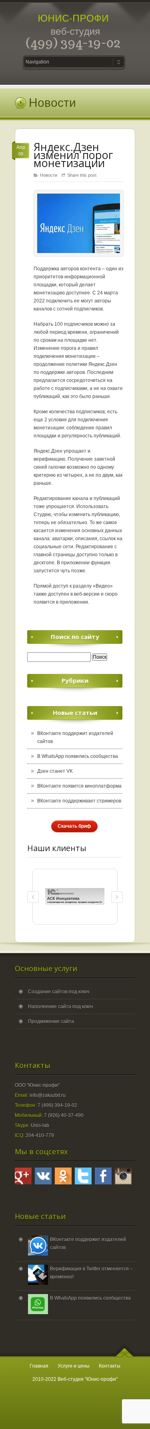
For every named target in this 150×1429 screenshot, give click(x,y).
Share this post (81, 175)
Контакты (109, 1366)
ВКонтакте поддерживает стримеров (79, 801)
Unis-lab (40, 1125)
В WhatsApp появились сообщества (77, 756)
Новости (48, 175)
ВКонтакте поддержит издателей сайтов (75, 737)
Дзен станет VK (55, 771)
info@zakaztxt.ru (48, 1095)
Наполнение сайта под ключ (60, 1006)
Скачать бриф (74, 826)
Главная (39, 1366)
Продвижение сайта (51, 1021)
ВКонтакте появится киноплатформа (79, 786)
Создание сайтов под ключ (58, 991)
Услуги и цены (74, 1366)
